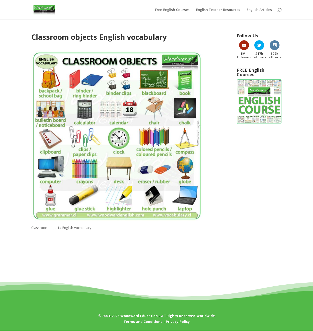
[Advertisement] (259, 206)
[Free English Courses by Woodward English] (259, 122)
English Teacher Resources (218, 10)
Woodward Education (139, 315)
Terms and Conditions (142, 321)
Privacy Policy (178, 321)
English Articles (259, 10)
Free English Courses (172, 10)
